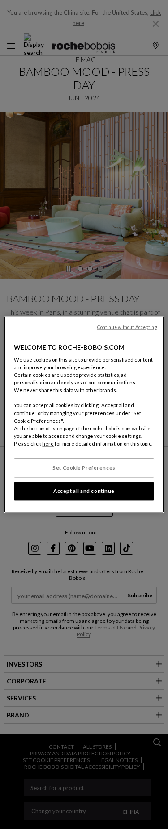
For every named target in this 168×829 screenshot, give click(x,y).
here (48, 443)
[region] (84, 414)
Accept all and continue (84, 491)
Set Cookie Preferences (84, 468)
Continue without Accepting (127, 327)
